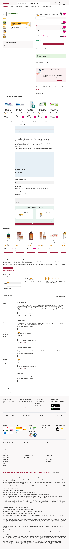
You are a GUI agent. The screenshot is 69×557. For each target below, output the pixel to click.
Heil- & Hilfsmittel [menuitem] (38, 6)
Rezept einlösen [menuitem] (5, 6)
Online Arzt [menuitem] (11, 6)
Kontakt (25, 445)
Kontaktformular (38, 405)
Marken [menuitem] (43, 6)
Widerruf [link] (17, 472)
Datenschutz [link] (22, 472)
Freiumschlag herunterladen (29, 453)
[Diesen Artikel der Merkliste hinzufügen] (65, 44)
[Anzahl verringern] (36, 43)
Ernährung (4, 451)
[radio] (36, 20)
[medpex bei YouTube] (47, 427)
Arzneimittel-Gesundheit (10, 10)
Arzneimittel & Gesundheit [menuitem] (18, 6)
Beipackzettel (19, 175)
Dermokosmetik (5, 455)
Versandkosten (48, 449)
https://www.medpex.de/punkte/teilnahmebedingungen (32, 511)
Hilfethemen (64, 0)
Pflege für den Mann (6, 457)
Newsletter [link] (26, 447)
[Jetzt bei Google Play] (58, 409)
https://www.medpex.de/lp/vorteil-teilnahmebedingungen (39, 494)
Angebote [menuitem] (49, 6)
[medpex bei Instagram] (45, 427)
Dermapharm (48, 64)
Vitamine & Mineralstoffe (7, 453)
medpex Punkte (49, 459)
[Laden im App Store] (58, 405)
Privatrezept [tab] (61, 17)
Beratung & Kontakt (59, 0)
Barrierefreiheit (48, 461)
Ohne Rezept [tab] (40, 17)
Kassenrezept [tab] (51, 17)
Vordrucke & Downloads (28, 455)
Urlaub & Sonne (5, 459)
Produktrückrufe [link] (49, 455)
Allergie (4, 445)
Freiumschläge (48, 447)
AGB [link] (14, 472)
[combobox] (33, 3)
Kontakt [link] (47, 457)
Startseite (4, 10)
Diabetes (4, 447)
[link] (31, 435)
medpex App (15, 0)
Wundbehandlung (18, 10)
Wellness (4, 465)
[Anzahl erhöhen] (40, 43)
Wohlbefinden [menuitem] (27, 6)
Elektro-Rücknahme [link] (29, 472)
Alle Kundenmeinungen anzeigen (8, 270)
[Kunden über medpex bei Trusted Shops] (61, 429)
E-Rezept (47, 445)
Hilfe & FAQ (48, 451)
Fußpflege (4, 463)
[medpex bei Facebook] (43, 427)
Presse (12, 472)
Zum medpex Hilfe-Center (39, 401)
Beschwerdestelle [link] (49, 453)
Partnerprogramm (27, 457)
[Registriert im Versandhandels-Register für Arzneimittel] (34, 428)
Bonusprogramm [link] (5, 0)
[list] (5, 25)
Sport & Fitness (5, 461)
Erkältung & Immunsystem (7, 449)
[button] (49, 80)
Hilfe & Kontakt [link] (37, 403)
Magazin (10, 0)
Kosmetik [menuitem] (32, 6)
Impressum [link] (40, 472)
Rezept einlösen (27, 451)
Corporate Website (6, 472)
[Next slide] (65, 242)
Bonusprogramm (27, 449)
